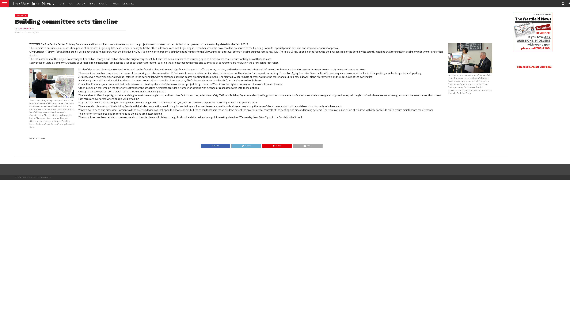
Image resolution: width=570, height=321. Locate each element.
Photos (115, 4)
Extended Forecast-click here (534, 67)
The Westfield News (33, 3)
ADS (71, 4)
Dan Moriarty (24, 28)
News (92, 4)
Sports (103, 4)
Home (61, 4)
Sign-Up (81, 4)
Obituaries (128, 4)
